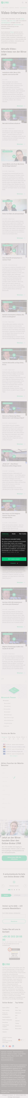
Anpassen (13, 563)
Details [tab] (14, 533)
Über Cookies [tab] (22, 533)
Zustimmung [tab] (5, 533)
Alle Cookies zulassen (14, 559)
